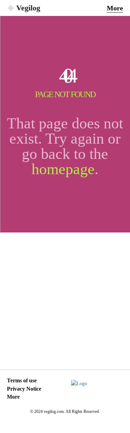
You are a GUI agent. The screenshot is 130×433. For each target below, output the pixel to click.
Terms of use (22, 380)
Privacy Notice (24, 389)
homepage (63, 169)
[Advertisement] (65, 301)
